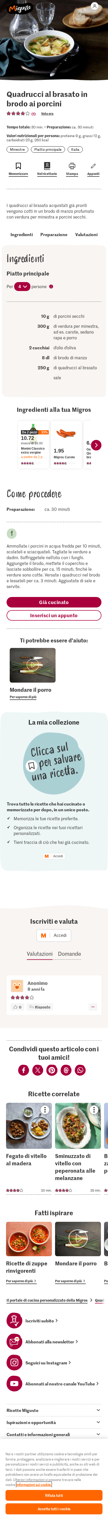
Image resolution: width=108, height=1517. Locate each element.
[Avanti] (96, 445)
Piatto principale (48, 149)
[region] (54, 1478)
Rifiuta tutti (54, 1495)
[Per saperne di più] (33, 693)
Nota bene (52, 287)
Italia (75, 149)
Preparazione (53, 234)
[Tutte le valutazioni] (18, 113)
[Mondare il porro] (78, 1253)
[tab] (54, 1410)
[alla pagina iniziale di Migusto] (20, 6)
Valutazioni (86, 234)
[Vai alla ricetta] (29, 1149)
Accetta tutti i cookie (54, 1508)
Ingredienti (21, 234)
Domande (69, 953)
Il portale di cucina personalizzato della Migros (47, 1300)
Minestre (17, 149)
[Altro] (93, 1007)
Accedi (58, 856)
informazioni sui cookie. (34, 1484)
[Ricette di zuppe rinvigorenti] (29, 1253)
